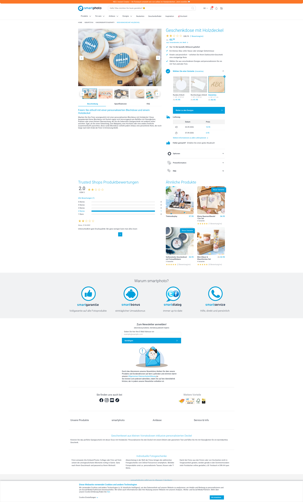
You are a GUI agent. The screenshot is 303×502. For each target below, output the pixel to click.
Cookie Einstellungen (87, 497)
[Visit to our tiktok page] (117, 400)
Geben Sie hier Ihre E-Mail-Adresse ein (139, 332)
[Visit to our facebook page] (101, 400)
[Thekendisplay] (180, 200)
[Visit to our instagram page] (106, 400)
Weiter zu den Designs (184, 110)
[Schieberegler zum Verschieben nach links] (81, 58)
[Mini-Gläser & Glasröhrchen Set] (211, 241)
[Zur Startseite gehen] (89, 8)
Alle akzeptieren (216, 497)
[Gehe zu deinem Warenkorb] (221, 8)
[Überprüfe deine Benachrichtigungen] (216, 8)
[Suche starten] (193, 8)
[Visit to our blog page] (111, 400)
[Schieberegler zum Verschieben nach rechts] (158, 58)
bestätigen (129, 341)
